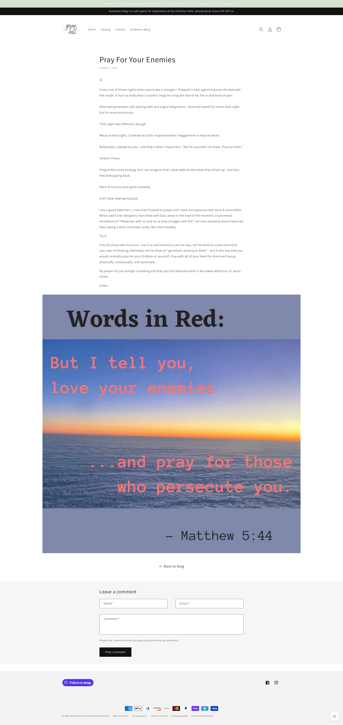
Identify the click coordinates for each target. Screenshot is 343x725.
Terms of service (159, 715)
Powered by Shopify (99, 715)
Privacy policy (139, 715)
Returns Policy (120, 715)
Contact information (202, 715)
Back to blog (174, 566)
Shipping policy (179, 715)
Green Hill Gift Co (79, 715)
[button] (261, 29)
